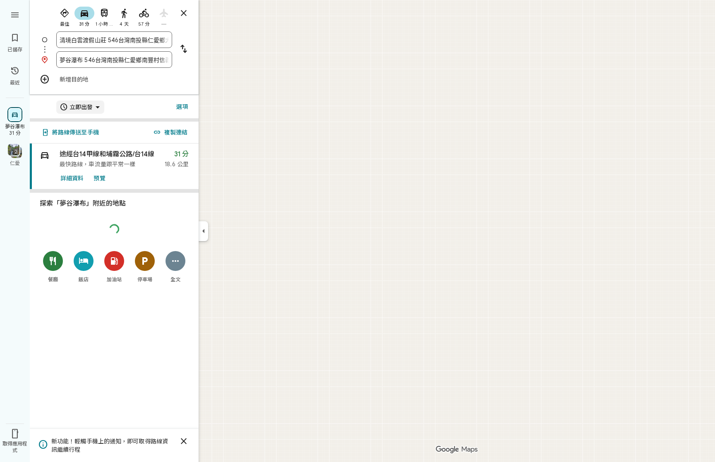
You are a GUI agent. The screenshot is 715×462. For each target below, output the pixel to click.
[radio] (64, 15)
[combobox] (114, 39)
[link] (114, 166)
